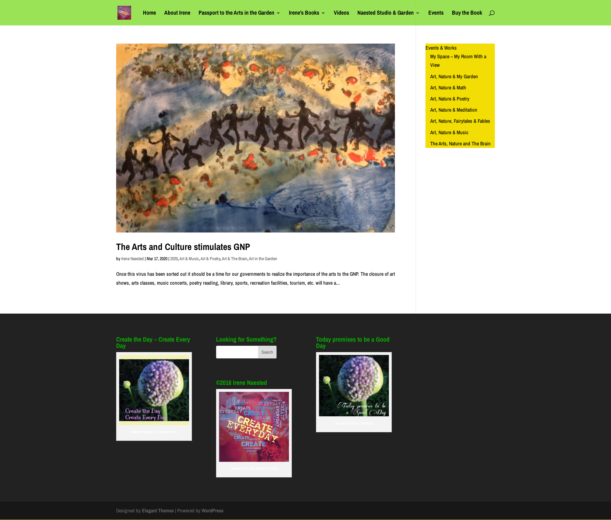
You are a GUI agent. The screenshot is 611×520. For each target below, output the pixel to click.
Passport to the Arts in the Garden (236, 13)
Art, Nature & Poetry (449, 98)
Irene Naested (132, 258)
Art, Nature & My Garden (454, 76)
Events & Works (441, 47)
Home (149, 13)
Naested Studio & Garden (385, 13)
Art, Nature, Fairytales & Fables (460, 120)
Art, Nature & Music (449, 132)
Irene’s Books (304, 13)
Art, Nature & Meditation (453, 109)
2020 (174, 258)
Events (436, 13)
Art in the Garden (263, 258)
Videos (341, 13)
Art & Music (189, 258)
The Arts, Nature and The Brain (460, 143)
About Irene (177, 13)
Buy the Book (467, 13)
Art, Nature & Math (448, 87)
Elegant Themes (158, 510)
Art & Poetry (210, 258)
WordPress (212, 510)
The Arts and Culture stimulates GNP (183, 246)
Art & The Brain (234, 258)
